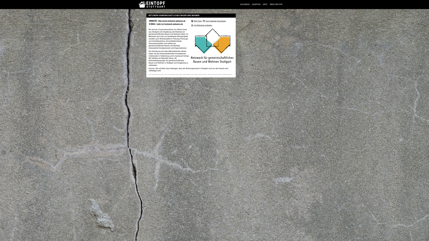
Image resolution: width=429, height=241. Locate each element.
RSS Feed (198, 21)
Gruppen (256, 4)
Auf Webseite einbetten (203, 25)
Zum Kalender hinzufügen (215, 21)
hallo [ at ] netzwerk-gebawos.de (170, 24)
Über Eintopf (276, 4)
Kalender (245, 4)
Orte (265, 4)
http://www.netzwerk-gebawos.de (171, 21)
